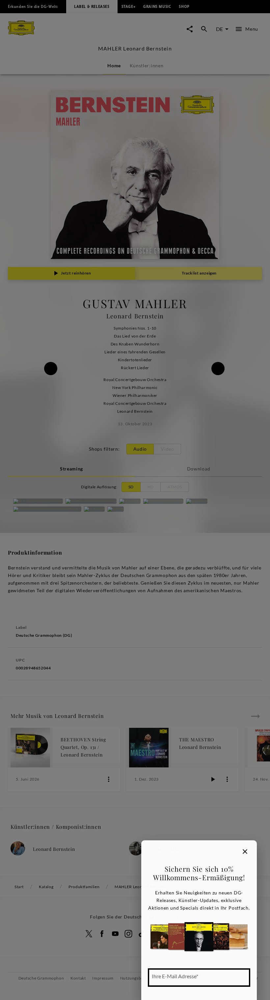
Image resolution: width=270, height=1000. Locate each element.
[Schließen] (245, 851)
